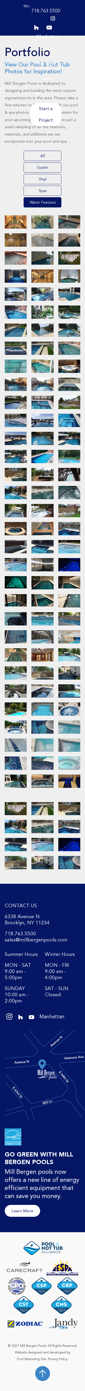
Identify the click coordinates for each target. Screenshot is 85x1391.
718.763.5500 (45, 11)
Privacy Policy (58, 1359)
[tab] (42, 156)
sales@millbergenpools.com (36, 940)
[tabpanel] (42, 501)
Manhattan (48, 37)
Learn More (22, 1210)
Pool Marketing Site (31, 1359)
